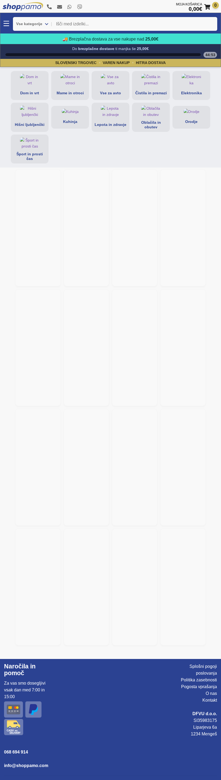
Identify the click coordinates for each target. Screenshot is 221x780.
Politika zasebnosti (199, 680)
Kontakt (209, 700)
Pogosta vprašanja (199, 686)
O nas (211, 693)
